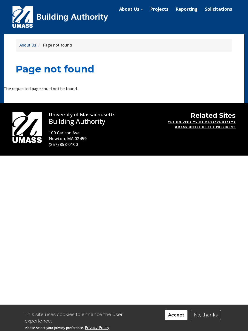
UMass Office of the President (205, 127)
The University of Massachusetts (202, 122)
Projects (159, 9)
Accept (176, 315)
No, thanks (206, 315)
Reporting (187, 9)
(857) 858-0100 (63, 144)
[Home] (60, 17)
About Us (129, 9)
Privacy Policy (97, 327)
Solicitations (218, 9)
